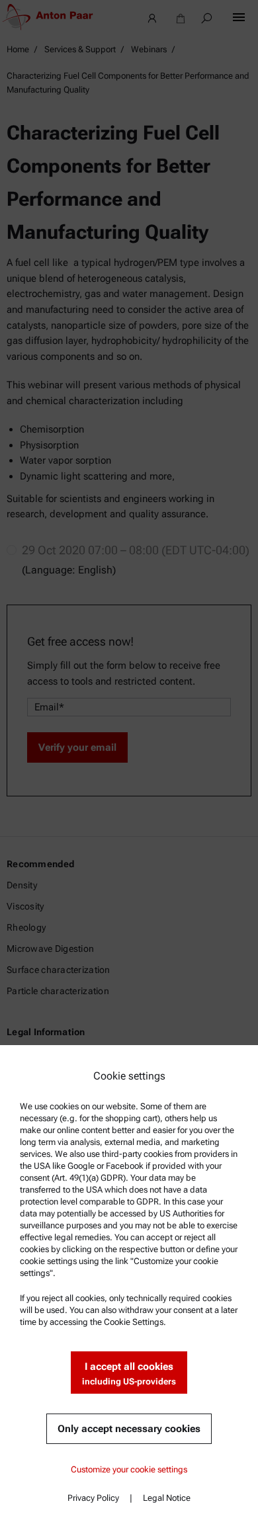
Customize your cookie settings (129, 1469)
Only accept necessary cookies (129, 1429)
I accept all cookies (129, 1373)
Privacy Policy (93, 1498)
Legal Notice (167, 1498)
